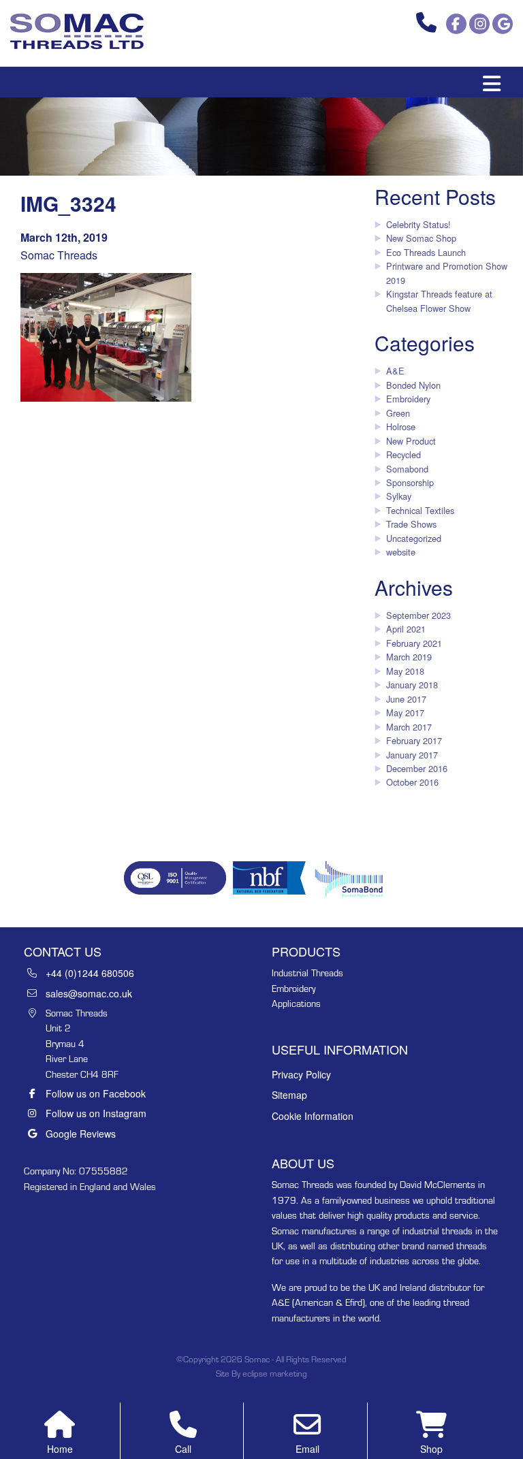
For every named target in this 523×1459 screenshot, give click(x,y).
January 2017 (412, 754)
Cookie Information (312, 1116)
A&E (395, 370)
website (400, 551)
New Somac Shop (421, 237)
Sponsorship (410, 482)
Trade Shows (411, 523)
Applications (296, 1003)
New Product (411, 440)
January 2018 (412, 684)
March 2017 (409, 726)
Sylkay (398, 496)
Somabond (407, 468)
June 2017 (406, 698)
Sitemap (289, 1095)
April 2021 (406, 628)
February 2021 (414, 643)
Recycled (403, 454)
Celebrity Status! (418, 224)
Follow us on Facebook (96, 1093)
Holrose (400, 426)
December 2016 (416, 768)
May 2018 (405, 670)
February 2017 (414, 740)
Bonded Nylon (413, 385)
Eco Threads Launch (426, 252)
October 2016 (412, 781)
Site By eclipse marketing (261, 1373)
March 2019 (409, 656)
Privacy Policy (301, 1074)
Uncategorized (413, 538)
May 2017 (405, 712)
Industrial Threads (307, 973)
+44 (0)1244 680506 (90, 973)
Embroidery (408, 398)
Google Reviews (81, 1133)
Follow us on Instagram (96, 1113)
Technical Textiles (420, 510)
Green (398, 412)
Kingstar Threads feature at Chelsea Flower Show (439, 300)
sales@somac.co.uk (89, 993)
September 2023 (418, 615)
